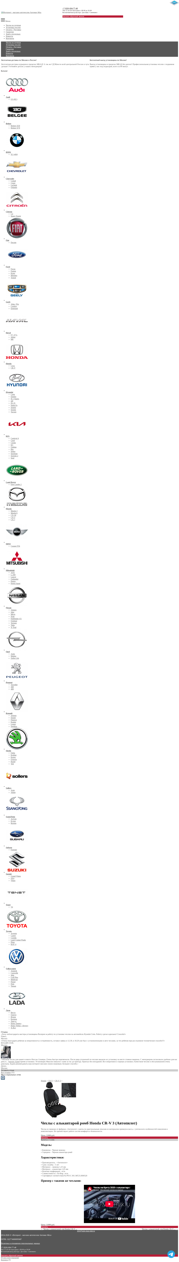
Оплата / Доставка (13, 30)
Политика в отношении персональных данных (20, 1243)
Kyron (13, 821)
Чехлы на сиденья (13, 25)
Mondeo (14, 275)
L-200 (13, 575)
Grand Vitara (16, 876)
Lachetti (14, 185)
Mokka (13, 656)
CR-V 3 (58, 1081)
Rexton (13, 823)
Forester (14, 850)
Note (12, 616)
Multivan (14, 980)
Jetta (12, 975)
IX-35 (13, 403)
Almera (13, 610)
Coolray (14, 306)
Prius (13, 942)
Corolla (13, 938)
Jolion (13, 337)
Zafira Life (15, 658)
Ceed (13, 441)
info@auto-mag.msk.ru (86, 1231)
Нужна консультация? (10, 1258)
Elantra (13, 397)
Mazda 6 (14, 513)
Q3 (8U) (14, 99)
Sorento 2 (14, 456)
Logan (13, 724)
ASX (13, 573)
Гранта (13, 1015)
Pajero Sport (15, 583)
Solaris (13, 408)
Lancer (13, 577)
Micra (13, 614)
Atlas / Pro (15, 304)
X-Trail (13, 627)
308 (12, 687)
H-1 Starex (15, 399)
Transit (13, 278)
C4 (12, 214)
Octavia (14, 759)
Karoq (13, 757)
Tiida (13, 625)
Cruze (13, 183)
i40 (12, 401)
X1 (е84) (14, 154)
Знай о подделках (13, 34)
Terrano (14, 623)
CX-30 (13, 515)
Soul (12, 458)
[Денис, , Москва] (6, 1058)
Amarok (14, 971)
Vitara (13, 881)
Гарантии (10, 32)
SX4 (12, 878)
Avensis (14, 933)
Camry (13, 936)
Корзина (4, 1260)
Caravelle (14, 973)
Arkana (13, 715)
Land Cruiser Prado (18, 940)
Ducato (13, 242)
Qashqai (14, 621)
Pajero (13, 581)
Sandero (14, 726)
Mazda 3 (14, 511)
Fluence (14, 720)
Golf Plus (14, 977)
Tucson (13, 412)
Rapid (13, 762)
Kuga (13, 273)
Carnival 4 (15, 438)
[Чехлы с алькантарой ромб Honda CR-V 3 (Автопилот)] (59, 1118)
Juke (12, 612)
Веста (13, 1013)
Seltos (13, 451)
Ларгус (14, 1021)
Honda (43, 1081)
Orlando (14, 187)
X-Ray (13, 1028)
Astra (13, 654)
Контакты (10, 38)
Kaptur (13, 722)
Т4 (12, 907)
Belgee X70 (15, 128)
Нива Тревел (16, 1023)
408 (12, 689)
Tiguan (13, 986)
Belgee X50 (15, 126)
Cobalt (13, 181)
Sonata (13, 410)
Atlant (13, 792)
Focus (13, 269)
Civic (13, 366)
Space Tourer (16, 216)
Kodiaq (13, 755)
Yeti (12, 764)
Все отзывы (6, 1072)
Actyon (13, 819)
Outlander (14, 579)
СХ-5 (13, 517)
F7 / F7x (14, 335)
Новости (9, 36)
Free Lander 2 (16, 484)
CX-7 (13, 520)
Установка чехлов (13, 27)
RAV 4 (13, 944)
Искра (13, 1017)
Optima (13, 447)
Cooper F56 (15, 546)
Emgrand (14, 308)
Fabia (13, 753)
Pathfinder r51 (16, 619)
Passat (13, 982)
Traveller (14, 685)
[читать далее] (14, 1062)
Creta (13, 394)
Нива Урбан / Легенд (19, 1026)
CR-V (13, 368)
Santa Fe (14, 405)
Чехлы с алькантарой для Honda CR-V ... (60, 1229)
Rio (12, 449)
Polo (12, 984)
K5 (12, 445)
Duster (13, 718)
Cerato (13, 443)
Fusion (13, 271)
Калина (14, 1019)
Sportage (14, 454)
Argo (13, 790)
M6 (12, 339)
